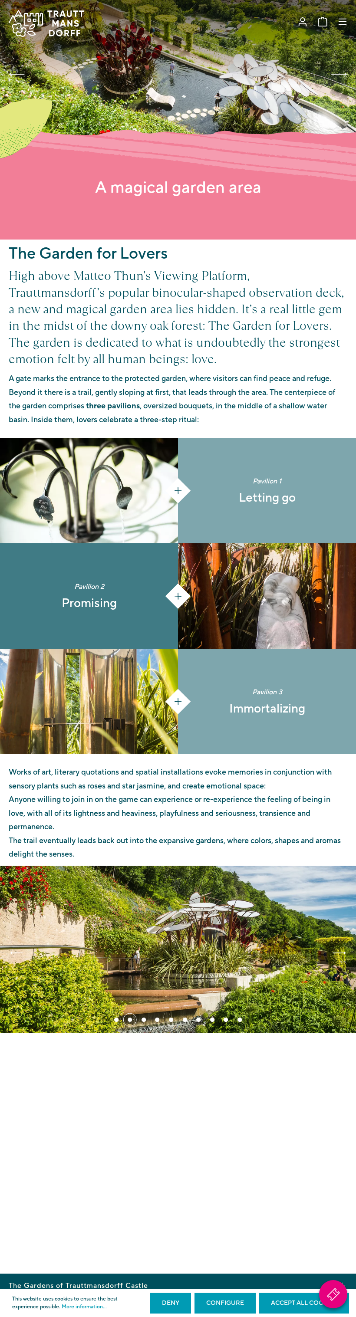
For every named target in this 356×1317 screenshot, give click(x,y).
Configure (225, 1303)
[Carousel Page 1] (116, 1020)
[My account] (303, 21)
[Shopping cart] (323, 21)
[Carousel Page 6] (185, 1020)
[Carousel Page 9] (226, 1020)
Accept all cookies (304, 1303)
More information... (84, 1307)
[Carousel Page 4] (157, 1020)
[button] (17, 74)
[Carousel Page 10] (239, 1020)
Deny (170, 1303)
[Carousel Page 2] (130, 1020)
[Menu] (343, 21)
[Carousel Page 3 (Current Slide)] (144, 1020)
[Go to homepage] (46, 23)
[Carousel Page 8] (212, 1020)
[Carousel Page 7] (198, 1020)
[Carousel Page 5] (171, 1020)
